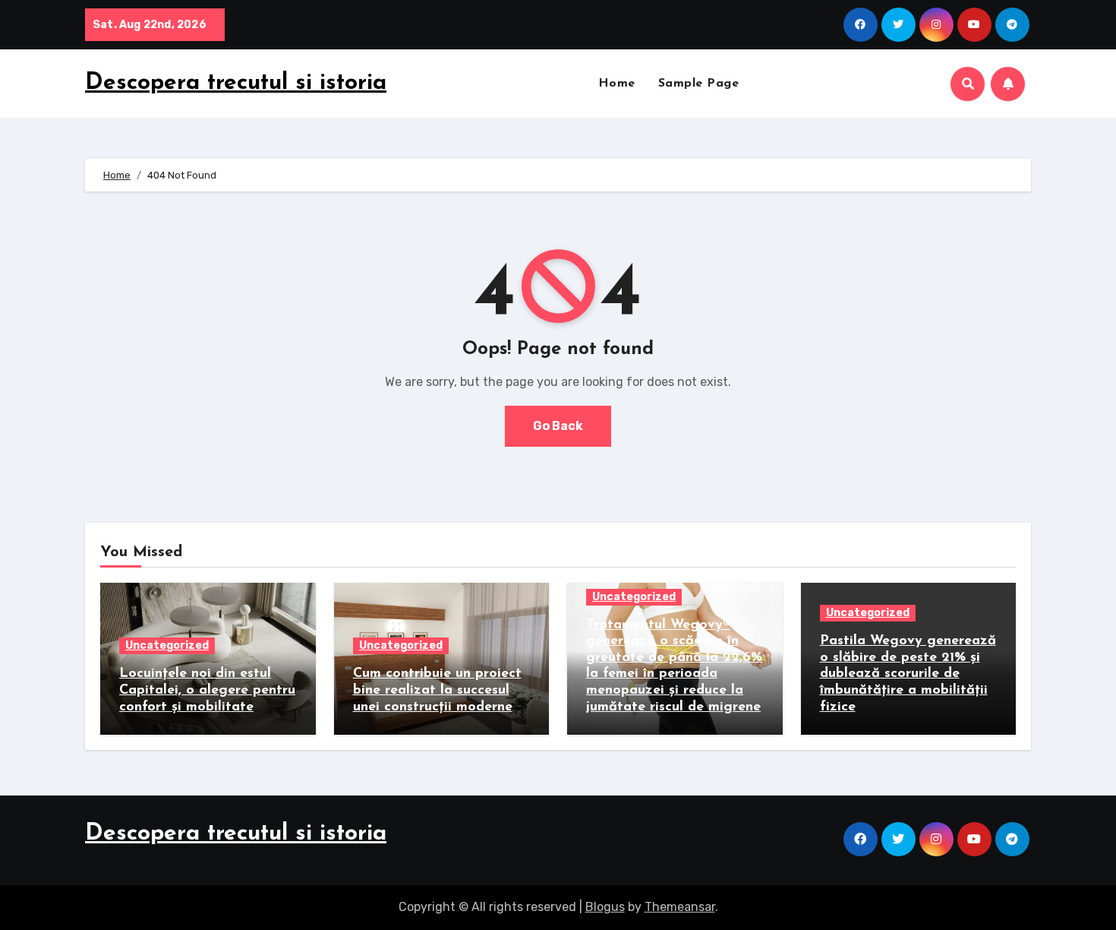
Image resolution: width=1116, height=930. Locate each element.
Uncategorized (167, 645)
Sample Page (698, 84)
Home (616, 84)
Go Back (558, 426)
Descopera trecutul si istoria (235, 83)
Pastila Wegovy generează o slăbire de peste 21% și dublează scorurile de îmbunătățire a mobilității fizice (908, 673)
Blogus (605, 907)
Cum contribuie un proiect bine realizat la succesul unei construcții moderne (437, 690)
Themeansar (680, 907)
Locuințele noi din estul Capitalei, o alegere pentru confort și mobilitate (207, 690)
